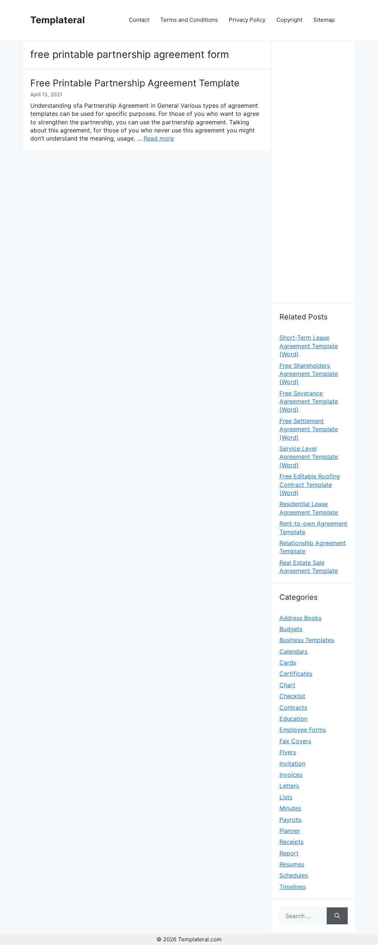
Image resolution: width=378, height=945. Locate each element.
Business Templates (306, 640)
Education (293, 718)
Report (289, 853)
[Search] (337, 915)
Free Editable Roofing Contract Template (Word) (309, 484)
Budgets (290, 629)
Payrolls (290, 819)
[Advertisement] (313, 176)
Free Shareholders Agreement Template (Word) (308, 374)
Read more (159, 138)
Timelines (292, 886)
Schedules (293, 875)
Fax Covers (295, 741)
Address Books (300, 618)
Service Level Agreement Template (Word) (308, 457)
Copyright (289, 19)
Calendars (293, 651)
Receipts (291, 841)
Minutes (290, 808)
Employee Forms (302, 729)
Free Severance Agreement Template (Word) (308, 401)
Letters (289, 785)
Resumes (291, 864)
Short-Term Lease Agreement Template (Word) (308, 346)
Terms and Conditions (189, 19)
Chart (287, 685)
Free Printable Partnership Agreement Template (135, 83)
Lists (285, 797)
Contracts (293, 707)
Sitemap (324, 19)
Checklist (292, 696)
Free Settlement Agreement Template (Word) (308, 429)
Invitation (292, 763)
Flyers (287, 752)
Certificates (295, 673)
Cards (287, 662)
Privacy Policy (247, 19)
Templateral (57, 19)
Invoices (290, 774)
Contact (139, 19)
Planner (289, 830)
